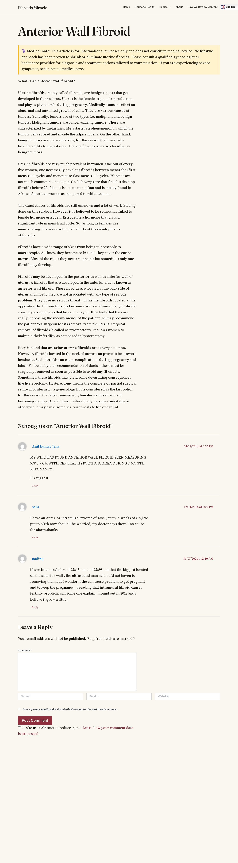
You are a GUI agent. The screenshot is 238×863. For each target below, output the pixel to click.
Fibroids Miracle (32, 7)
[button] (169, 7)
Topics (163, 6)
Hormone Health (145, 6)
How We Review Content (203, 6)
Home (126, 6)
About (179, 6)
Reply (35, 485)
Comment (25, 650)
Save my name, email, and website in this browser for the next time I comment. (70, 709)
